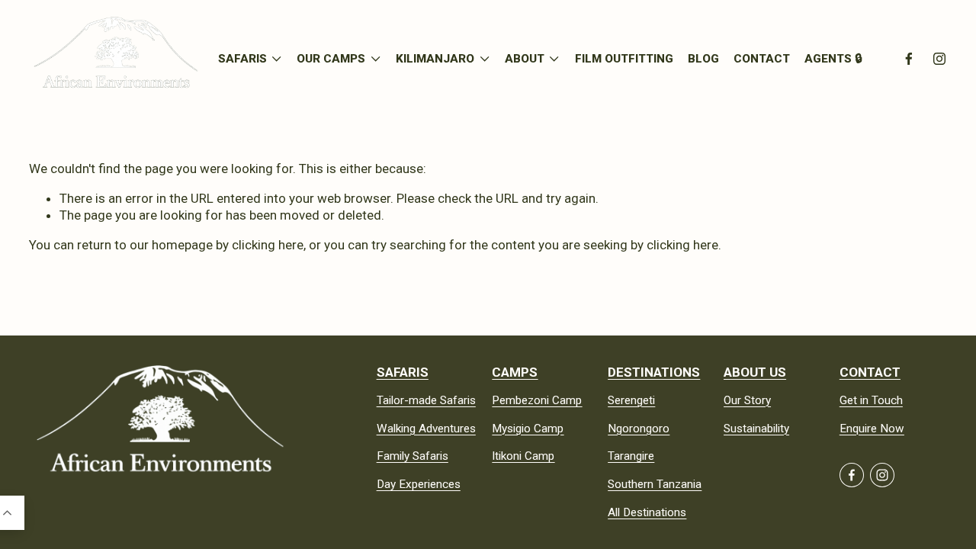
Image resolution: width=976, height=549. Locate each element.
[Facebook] (909, 58)
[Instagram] (939, 58)
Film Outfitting (624, 59)
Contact (762, 59)
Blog (703, 59)
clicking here (267, 244)
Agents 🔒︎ (833, 59)
